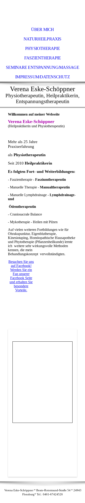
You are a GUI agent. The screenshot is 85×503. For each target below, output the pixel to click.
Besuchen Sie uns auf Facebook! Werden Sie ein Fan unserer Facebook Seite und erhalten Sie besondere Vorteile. (21, 276)
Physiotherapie (42, 48)
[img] (42, 12)
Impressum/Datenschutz (42, 76)
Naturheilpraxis (42, 39)
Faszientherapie (42, 58)
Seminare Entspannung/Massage (42, 67)
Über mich (42, 29)
